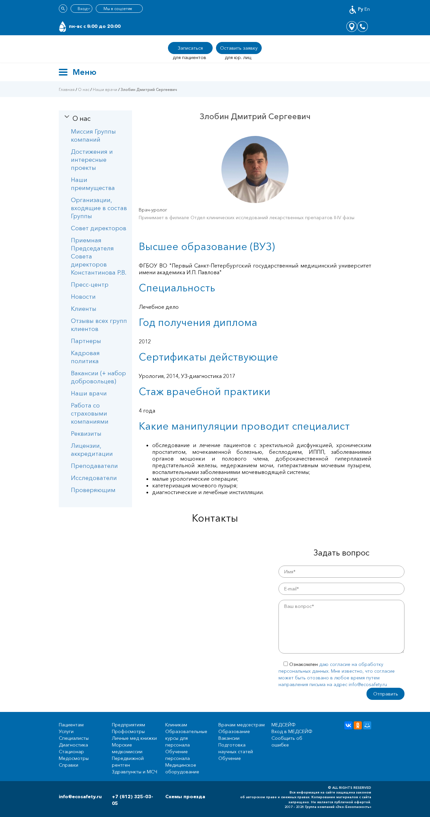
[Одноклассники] (358, 725)
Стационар (71, 752)
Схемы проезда (185, 797)
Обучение (229, 758)
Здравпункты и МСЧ (134, 772)
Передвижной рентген (128, 761)
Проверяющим (93, 490)
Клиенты (83, 309)
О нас (83, 89)
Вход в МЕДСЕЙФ (291, 731)
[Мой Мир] (367, 725)
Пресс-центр (90, 284)
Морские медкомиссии (127, 748)
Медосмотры (74, 758)
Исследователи (94, 478)
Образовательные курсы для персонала (186, 738)
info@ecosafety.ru (80, 797)
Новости (83, 296)
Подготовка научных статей (235, 748)
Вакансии (229, 738)
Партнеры (86, 341)
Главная (67, 89)
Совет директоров (98, 228)
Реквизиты (86, 433)
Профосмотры (128, 731)
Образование (234, 731)
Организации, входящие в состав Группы (99, 208)
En (367, 9)
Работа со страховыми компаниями (90, 413)
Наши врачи (105, 89)
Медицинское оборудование (182, 768)
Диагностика (73, 745)
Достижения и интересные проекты (92, 160)
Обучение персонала (177, 755)
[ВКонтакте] (348, 725)
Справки (68, 765)
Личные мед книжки (134, 738)
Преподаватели (94, 466)
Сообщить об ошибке (286, 741)
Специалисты (74, 738)
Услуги (66, 731)
